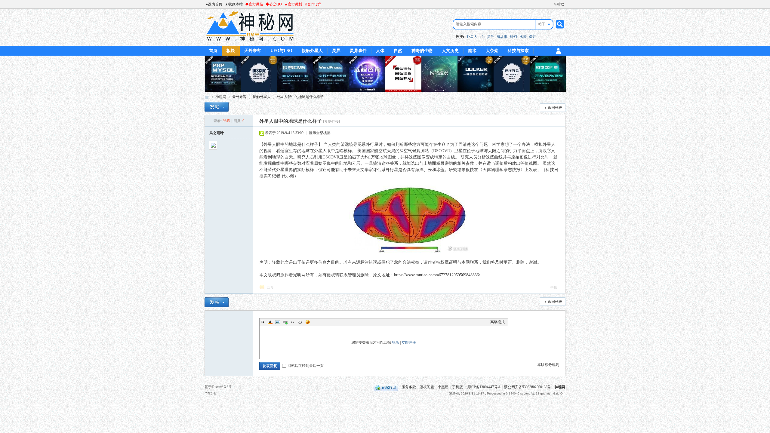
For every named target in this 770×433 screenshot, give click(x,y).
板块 (230, 50)
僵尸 (532, 37)
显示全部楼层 (320, 133)
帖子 (541, 24)
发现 (267, 163)
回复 (270, 287)
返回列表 (555, 108)
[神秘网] (250, 42)
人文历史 (450, 50)
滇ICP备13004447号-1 (483, 387)
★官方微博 (293, 4)
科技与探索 (518, 50)
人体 (380, 50)
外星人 (472, 37)
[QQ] (386, 387)
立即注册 (409, 342)
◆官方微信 (254, 4)
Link (285, 322)
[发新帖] (217, 107)
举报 (553, 287)
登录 (395, 342)
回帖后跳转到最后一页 (306, 366)
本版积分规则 (548, 365)
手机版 (457, 387)
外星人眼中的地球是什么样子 (300, 97)
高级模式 (497, 322)
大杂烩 (492, 50)
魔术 (472, 50)
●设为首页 (214, 4)
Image (278, 322)
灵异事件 (358, 50)
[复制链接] (331, 121)
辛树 (208, 393)
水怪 (523, 37)
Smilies (308, 322)
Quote (293, 322)
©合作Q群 (313, 4)
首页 (213, 50)
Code (300, 322)
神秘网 (207, 97)
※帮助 (558, 4)
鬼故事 (502, 37)
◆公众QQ (274, 4)
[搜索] (559, 24)
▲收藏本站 (234, 4)
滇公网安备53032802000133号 (527, 387)
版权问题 (427, 387)
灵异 (490, 37)
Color (270, 322)
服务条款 (409, 387)
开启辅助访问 (550, 4)
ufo (482, 37)
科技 (550, 169)
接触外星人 (312, 50)
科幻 (513, 37)
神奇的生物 (422, 50)
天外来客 (252, 50)
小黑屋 (443, 387)
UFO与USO (281, 50)
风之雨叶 (216, 133)
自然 (398, 50)
